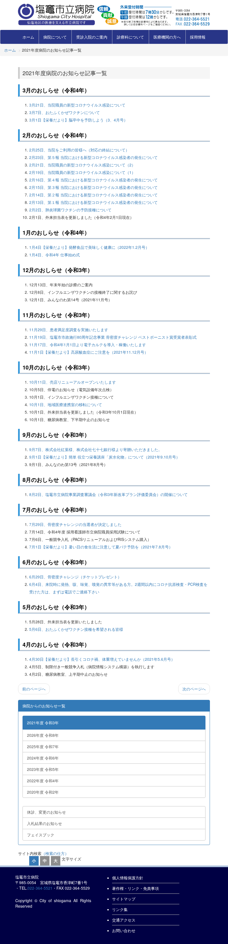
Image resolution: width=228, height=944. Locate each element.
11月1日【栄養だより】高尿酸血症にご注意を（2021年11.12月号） (88, 352)
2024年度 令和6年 (43, 758)
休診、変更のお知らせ (46, 812)
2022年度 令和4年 (43, 780)
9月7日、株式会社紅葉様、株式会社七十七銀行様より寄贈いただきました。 (95, 449)
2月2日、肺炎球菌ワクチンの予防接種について (70, 209)
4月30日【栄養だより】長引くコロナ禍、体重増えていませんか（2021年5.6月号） (102, 659)
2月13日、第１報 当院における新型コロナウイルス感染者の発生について (93, 202)
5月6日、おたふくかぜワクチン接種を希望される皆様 (76, 629)
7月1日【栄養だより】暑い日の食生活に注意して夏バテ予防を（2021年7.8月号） (101, 547)
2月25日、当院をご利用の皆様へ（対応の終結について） (79, 150)
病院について (55, 37)
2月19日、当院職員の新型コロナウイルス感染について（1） (82, 172)
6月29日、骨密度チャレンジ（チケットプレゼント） (75, 576)
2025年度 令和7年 (43, 746)
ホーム (28, 37)
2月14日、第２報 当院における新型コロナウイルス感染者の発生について (93, 195)
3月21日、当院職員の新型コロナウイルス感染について (77, 105)
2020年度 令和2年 (43, 792)
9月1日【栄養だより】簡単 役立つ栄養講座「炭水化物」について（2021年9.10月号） (104, 457)
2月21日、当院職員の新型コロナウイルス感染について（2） (82, 165)
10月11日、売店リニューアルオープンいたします (72, 382)
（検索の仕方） (55, 853)
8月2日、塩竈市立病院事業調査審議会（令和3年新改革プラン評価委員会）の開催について (108, 494)
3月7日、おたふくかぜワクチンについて (64, 112)
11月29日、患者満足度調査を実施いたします (68, 329)
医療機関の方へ (167, 37)
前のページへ (34, 689)
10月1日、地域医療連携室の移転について (65, 404)
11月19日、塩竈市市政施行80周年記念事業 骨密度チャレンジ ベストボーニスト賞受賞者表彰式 (113, 337)
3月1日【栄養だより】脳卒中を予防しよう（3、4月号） (78, 120)
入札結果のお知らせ (44, 823)
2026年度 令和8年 (43, 735)
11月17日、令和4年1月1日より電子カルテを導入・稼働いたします (87, 344)
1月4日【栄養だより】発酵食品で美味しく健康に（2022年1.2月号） (89, 247)
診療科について (130, 37)
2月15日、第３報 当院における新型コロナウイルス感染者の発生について (93, 187)
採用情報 (197, 37)
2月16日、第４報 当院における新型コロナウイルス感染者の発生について (93, 180)
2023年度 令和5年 (43, 769)
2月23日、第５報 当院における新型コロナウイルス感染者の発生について (93, 157)
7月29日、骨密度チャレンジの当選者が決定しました (75, 524)
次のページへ (194, 689)
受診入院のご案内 (91, 37)
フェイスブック (40, 834)
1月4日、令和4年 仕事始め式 (54, 254)
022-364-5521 (40, 888)
